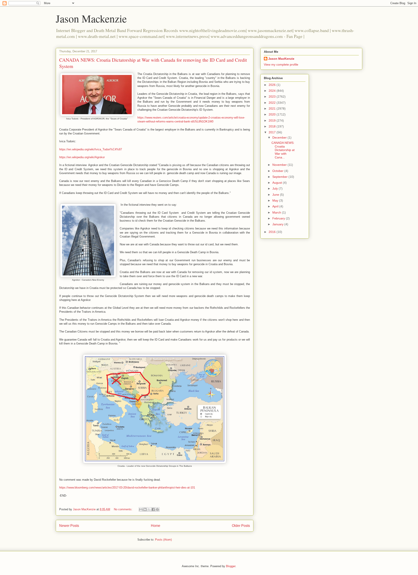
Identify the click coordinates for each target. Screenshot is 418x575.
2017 (272, 132)
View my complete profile (281, 64)
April (275, 206)
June (276, 194)
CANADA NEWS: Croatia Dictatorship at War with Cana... (283, 150)
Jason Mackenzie (91, 18)
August (277, 182)
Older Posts (241, 526)
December (280, 137)
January (278, 224)
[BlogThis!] (145, 509)
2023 (272, 96)
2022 (272, 102)
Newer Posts (69, 526)
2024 (272, 90)
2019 (272, 120)
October (278, 171)
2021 (272, 108)
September (280, 176)
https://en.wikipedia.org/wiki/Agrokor (82, 157)
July (275, 188)
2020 (272, 114)
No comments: (123, 509)
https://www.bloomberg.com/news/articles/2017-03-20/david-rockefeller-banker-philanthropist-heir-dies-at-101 (127, 487)
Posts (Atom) (163, 539)
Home (155, 526)
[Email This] (141, 509)
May (275, 200)
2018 (272, 126)
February (279, 218)
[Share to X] (149, 509)
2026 (272, 85)
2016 (272, 232)
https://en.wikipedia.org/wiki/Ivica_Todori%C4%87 (91, 149)
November (280, 164)
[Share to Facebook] (153, 509)
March (277, 212)
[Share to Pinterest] (157, 509)
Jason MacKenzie (281, 58)
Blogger (230, 566)
